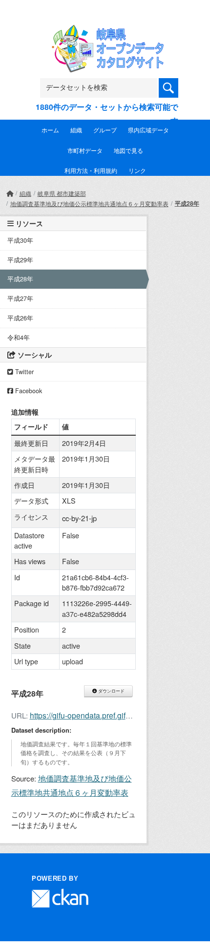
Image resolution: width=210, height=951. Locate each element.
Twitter (23, 371)
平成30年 (20, 240)
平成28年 (187, 203)
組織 (76, 130)
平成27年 (20, 298)
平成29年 (20, 259)
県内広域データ (148, 130)
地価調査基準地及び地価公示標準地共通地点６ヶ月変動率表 (89, 203)
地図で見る (128, 150)
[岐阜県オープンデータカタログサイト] (105, 31)
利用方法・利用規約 (90, 170)
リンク (137, 170)
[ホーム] (9, 193)
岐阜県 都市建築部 (62, 193)
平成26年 (20, 318)
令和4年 (18, 337)
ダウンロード (111, 691)
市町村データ (85, 150)
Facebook (27, 390)
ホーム (50, 130)
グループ (105, 130)
